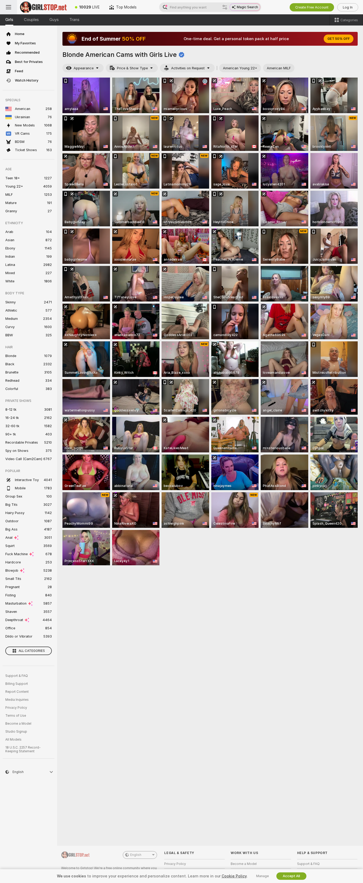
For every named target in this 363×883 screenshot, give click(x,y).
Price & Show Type (132, 68)
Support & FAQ (16, 676)
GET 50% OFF (338, 39)
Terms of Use (15, 716)
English (135, 855)
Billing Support (16, 684)
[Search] (225, 7)
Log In (348, 7)
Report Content (17, 692)
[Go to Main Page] (43, 7)
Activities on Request (188, 68)
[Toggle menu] (8, 7)
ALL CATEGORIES (32, 651)
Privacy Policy (16, 708)
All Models (13, 739)
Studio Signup (16, 731)
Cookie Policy (234, 876)
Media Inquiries (17, 700)
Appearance (84, 68)
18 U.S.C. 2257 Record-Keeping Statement (23, 749)
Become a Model (18, 723)
